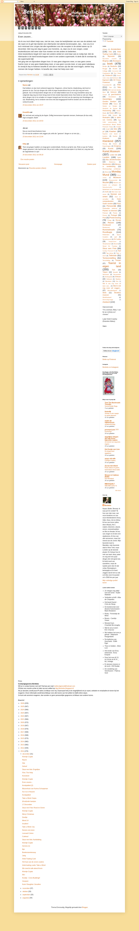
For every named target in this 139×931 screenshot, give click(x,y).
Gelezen (114, 92)
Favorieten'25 (107, 85)
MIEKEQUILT (110, 484)
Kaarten (112, 131)
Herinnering (107, 110)
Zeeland (106, 302)
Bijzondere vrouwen (110, 58)
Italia (115, 129)
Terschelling (106, 260)
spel (115, 237)
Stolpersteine (112, 241)
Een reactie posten (27, 159)
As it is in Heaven (28, 792)
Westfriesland (107, 297)
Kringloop (117, 146)
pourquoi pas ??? (112, 430)
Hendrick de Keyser (110, 108)
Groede (105, 104)
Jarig (24, 855)
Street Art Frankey (110, 246)
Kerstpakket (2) (27, 785)
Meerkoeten (107, 164)
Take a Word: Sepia (29, 798)
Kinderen (106, 138)
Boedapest (117, 61)
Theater (118, 260)
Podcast (105, 213)
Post (104, 218)
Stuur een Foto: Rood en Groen (33, 808)
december (26, 754)
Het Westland (109, 478)
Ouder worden (108, 203)
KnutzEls (26, 112)
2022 (23, 716)
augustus (26, 898)
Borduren (113, 66)
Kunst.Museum (111, 151)
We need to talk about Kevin (32, 868)
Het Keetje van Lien (112, 449)
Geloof (24, 766)
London (106, 157)
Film (119, 85)
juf (103, 131)
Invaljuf (118, 127)
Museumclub (113, 180)
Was (117, 281)
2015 (23, 738)
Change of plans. (110, 460)
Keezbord (25, 776)
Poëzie (115, 213)
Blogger (85, 907)
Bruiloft (115, 68)
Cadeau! (25, 836)
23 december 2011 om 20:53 (33, 121)
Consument (115, 71)
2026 (23, 703)
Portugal (114, 215)
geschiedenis (116, 94)
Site (23, 763)
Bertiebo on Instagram (110, 367)
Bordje (105, 66)
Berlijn (119, 54)
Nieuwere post (24, 164)
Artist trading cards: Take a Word (33, 865)
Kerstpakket (26, 795)
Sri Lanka (117, 239)
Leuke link (113, 155)
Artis (110, 52)
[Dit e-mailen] (45, 75)
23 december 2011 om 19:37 (33, 105)
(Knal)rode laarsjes (29, 801)
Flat (110, 87)
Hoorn (111, 113)
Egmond (106, 80)
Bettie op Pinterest (109, 359)
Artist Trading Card (29, 859)
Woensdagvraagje (108, 299)
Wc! (23, 875)
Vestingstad (108, 276)
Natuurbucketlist (107, 187)
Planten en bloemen (110, 211)
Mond (107, 172)
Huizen (115, 115)
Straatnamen (107, 244)
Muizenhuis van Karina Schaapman (35, 788)
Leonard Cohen (27, 833)
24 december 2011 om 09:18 (33, 155)
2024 (23, 709)
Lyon (119, 157)
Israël (108, 129)
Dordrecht (108, 75)
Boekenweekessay (29, 852)
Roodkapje (107, 232)
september (26, 895)
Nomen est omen (28, 830)
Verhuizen (106, 274)
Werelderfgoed (112, 290)
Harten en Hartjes (110, 106)
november (26, 888)
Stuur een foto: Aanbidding (31, 839)
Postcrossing (115, 218)
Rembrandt (107, 225)
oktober (25, 891)
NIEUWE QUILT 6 (111, 486)
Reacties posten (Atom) (37, 168)
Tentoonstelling (109, 258)
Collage (105, 71)
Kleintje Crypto (27, 757)
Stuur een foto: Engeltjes (31, 769)
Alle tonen (118, 490)
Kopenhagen (107, 146)
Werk (104, 293)
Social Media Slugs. (111, 406)
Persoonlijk (111, 206)
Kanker (115, 136)
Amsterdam (116, 49)
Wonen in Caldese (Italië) (112, 476)
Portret (105, 215)
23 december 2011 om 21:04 (33, 136)
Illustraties (106, 117)
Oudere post (91, 164)
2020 (23, 722)
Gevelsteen (112, 97)
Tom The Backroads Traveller (112, 403)
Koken (115, 144)
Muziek (106, 182)
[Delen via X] (48, 75)
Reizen (111, 223)
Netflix (107, 192)
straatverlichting (110, 424)
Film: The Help (27, 772)
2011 (22, 751)
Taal (119, 251)
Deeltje (24, 817)
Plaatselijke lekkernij (110, 208)
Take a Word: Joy (28, 827)
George (105, 94)
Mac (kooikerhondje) (113, 159)
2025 (23, 706)
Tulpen (105, 272)
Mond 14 (25, 820)
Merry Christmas (28, 814)
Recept (118, 220)
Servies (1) (26, 846)
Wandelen (108, 281)
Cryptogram (106, 73)
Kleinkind (108, 141)
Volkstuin (109, 279)
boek (110, 63)
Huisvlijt (108, 411)
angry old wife (110, 458)
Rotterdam (106, 234)
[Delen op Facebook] (50, 75)
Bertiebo (108, 505)
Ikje (23, 849)
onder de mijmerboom (109, 421)
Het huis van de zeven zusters (33, 862)
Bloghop (106, 61)
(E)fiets (105, 49)
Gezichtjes (107, 99)
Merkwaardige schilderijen (112, 169)
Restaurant (106, 227)
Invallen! (25, 824)
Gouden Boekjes (109, 101)
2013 (23, 745)
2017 (23, 732)
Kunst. (111, 148)
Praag (109, 220)
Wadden (118, 279)
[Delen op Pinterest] (52, 75)
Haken (116, 104)
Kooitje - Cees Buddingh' (31, 878)
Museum (117, 177)
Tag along (109, 253)
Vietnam (118, 276)
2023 (23, 713)
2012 (23, 748)
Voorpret (25, 881)
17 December (27, 804)
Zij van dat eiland (111, 466)
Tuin (113, 270)
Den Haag (117, 73)
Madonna (112, 162)
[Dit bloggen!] (46, 75)
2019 (23, 725)
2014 (23, 741)
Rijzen (24, 760)
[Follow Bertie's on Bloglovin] (111, 352)
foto (119, 87)
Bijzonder (111, 56)
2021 (23, 719)
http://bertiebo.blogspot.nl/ (64, 688)
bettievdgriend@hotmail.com (64, 686)
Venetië (115, 272)
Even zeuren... (27, 782)
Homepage (58, 164)
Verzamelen (117, 274)
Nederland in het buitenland (112, 189)
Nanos (25, 85)
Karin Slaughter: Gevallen (31, 884)
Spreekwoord (107, 239)
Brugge (105, 68)
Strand (116, 244)
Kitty (24, 144)
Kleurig (105, 144)
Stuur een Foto (110, 248)
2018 (23, 729)
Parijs (119, 203)
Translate (110, 41)
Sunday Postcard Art (109, 251)
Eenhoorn (115, 78)
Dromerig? (108, 431)
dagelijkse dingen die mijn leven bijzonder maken (111, 438)
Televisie (113, 255)
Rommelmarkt (109, 230)
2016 (23, 735)
